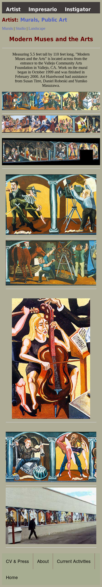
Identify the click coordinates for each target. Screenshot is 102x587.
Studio (21, 28)
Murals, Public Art (43, 20)
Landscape (36, 28)
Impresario (42, 9)
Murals (7, 28)
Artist (13, 9)
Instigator (78, 9)
